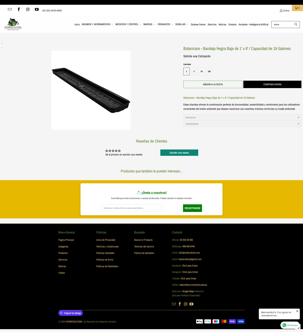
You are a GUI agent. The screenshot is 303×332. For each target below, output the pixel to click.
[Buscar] (296, 24)
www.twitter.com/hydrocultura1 (193, 284)
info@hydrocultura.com (189, 252)
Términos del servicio (144, 246)
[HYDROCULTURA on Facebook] (19, 9)
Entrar (286, 10)
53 (202, 71)
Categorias (63, 246)
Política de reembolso (144, 253)
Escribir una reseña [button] (179, 152)
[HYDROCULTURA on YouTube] (37, 9)
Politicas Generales (105, 253)
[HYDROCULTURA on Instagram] (28, 9)
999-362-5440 (188, 246)
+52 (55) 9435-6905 (52, 10)
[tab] (242, 117)
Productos (63, 253)
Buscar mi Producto (143, 240)
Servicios (62, 259)
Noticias (62, 266)
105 (209, 71)
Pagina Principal (66, 240)
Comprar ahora (272, 84)
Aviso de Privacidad (105, 240)
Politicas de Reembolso (107, 266)
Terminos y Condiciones (107, 246)
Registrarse (192, 208)
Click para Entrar (190, 265)
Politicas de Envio (104, 259)
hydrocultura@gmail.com (190, 259)
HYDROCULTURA (74, 321)
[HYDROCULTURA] (13, 24)
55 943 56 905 (186, 240)
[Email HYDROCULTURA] (10, 9)
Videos (61, 272)
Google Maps (188, 291)
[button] (97, 24)
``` (91, 86)
